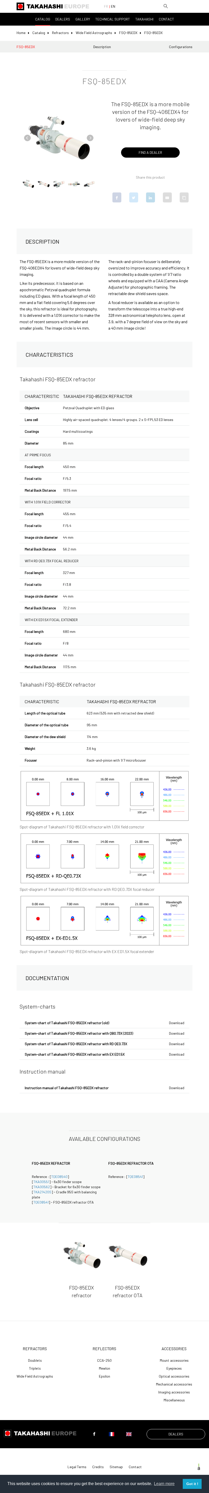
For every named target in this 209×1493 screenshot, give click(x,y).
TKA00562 (41, 1187)
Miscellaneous (174, 1400)
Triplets (35, 1368)
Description (102, 47)
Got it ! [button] (192, 1484)
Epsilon (104, 1376)
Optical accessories (174, 1376)
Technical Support (112, 19)
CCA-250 (104, 1360)
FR (106, 6)
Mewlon (104, 1368)
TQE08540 (59, 1176)
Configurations (180, 47)
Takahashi (144, 19)
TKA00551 (41, 1182)
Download (176, 1023)
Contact (166, 19)
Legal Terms (77, 1467)
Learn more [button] (164, 1483)
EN (113, 6)
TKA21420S (42, 1192)
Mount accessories (174, 1360)
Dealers (62, 19)
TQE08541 (41, 1202)
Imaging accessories (174, 1392)
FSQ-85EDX (128, 32)
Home (21, 32)
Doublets (35, 1360)
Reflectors (104, 1348)
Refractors (60, 32)
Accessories (174, 1348)
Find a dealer (150, 152)
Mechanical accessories (174, 1384)
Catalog (42, 19)
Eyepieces (174, 1368)
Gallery (82, 19)
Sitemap (116, 1467)
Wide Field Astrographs (94, 32)
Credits (98, 1467)
